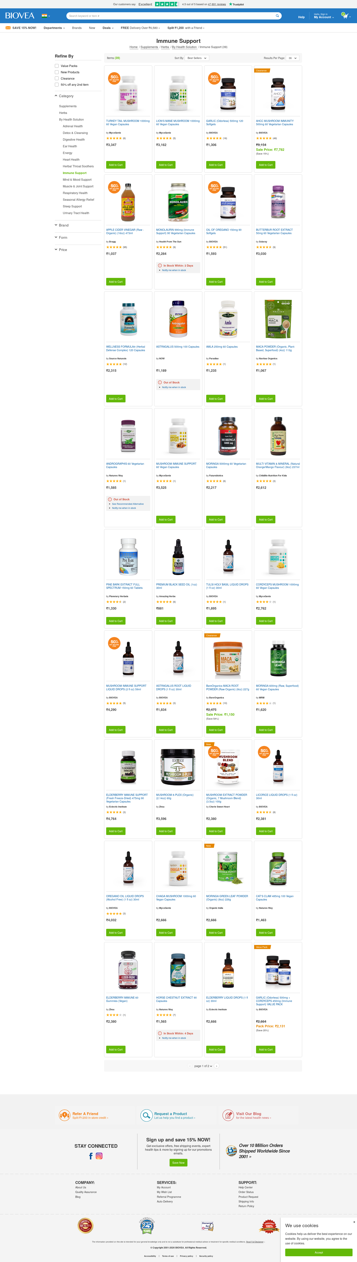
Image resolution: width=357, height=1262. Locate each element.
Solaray (263, 241)
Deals (107, 28)
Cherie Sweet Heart (219, 806)
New (92, 28)
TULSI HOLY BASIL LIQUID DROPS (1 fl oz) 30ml (227, 586)
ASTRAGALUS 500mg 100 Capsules (177, 346)
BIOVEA (213, 132)
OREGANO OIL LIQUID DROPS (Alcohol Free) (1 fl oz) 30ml (125, 897)
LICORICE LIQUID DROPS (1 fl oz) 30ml (276, 796)
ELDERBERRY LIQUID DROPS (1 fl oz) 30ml (227, 999)
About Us (80, 1187)
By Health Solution (184, 47)
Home (134, 47)
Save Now (178, 1162)
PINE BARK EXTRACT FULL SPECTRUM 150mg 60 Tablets (124, 586)
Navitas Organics (268, 358)
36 (290, 58)
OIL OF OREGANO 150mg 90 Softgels (224, 231)
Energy (67, 153)
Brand (64, 224)
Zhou (161, 806)
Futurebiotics (216, 475)
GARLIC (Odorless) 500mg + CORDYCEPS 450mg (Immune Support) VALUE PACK (274, 1001)
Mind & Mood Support (77, 179)
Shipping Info (246, 1201)
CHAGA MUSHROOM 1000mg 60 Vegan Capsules (176, 897)
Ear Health (70, 146)
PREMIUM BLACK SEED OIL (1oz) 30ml (176, 586)
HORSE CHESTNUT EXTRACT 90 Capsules (176, 999)
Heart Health (71, 159)
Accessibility (150, 1256)
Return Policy (246, 1206)
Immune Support (74, 173)
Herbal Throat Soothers (78, 166)
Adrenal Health (73, 126)
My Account (164, 1187)
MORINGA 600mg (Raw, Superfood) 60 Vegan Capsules (277, 687)
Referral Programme (169, 1197)
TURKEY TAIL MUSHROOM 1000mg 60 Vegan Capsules (128, 122)
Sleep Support (72, 206)
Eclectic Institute (118, 806)
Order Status (246, 1192)
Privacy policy (186, 1256)
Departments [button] (53, 28)
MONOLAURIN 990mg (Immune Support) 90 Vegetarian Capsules (175, 231)
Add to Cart (116, 165)
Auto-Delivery (165, 1201)
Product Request (248, 1197)
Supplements (150, 47)
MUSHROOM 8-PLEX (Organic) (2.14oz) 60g (175, 796)
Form (63, 237)
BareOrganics (216, 697)
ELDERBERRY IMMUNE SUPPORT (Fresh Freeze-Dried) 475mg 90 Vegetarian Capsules (127, 798)
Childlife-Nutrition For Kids (273, 475)
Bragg (112, 241)
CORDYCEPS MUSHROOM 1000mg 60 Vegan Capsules (277, 586)
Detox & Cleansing (75, 133)
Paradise (214, 358)
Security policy (206, 1256)
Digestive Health (74, 139)
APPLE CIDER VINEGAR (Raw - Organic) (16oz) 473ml (125, 231)
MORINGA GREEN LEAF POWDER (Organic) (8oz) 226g (227, 897)
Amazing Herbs (167, 596)
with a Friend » (186, 28)
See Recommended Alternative (128, 503)
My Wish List (164, 1192)
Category (66, 95)
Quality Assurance (86, 1192)
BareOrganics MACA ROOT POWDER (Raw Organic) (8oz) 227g (227, 687)
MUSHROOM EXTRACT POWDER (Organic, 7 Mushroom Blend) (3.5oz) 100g (226, 798)
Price (63, 249)
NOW (162, 358)
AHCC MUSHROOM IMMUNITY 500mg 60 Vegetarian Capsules (275, 122)
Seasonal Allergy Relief (78, 199)
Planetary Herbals (118, 596)
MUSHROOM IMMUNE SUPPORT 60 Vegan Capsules (176, 465)
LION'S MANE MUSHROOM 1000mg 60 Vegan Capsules (178, 122)
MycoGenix (115, 132)
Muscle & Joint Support (78, 186)
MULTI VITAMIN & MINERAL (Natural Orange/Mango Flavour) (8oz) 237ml (278, 465)
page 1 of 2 (201, 1066)
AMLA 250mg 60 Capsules (222, 346)
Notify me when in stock (174, 270)
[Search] (277, 15)
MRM (261, 697)
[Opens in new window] (91, 1156)
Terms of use (168, 1256)
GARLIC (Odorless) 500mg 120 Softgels (224, 122)
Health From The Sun (170, 241)
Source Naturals (117, 358)
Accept (319, 1252)
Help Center (246, 1187)
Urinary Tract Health (76, 213)
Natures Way (116, 475)
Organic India (216, 908)
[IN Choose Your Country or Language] (46, 16)
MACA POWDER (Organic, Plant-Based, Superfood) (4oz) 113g (275, 348)
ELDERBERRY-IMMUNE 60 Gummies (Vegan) (122, 999)
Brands (77, 28)
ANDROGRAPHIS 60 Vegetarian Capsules (125, 465)
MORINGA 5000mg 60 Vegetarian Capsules (226, 465)
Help (301, 17)
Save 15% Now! (24, 28)
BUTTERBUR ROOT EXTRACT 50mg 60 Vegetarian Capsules (274, 231)
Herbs (165, 47)
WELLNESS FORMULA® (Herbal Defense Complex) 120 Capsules (125, 348)
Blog (78, 1197)
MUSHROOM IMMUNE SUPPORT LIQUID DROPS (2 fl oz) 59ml (126, 687)
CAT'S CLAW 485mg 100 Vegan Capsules (275, 897)
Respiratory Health (75, 193)
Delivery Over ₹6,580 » (140, 28)
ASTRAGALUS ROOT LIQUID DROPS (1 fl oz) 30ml (173, 687)
